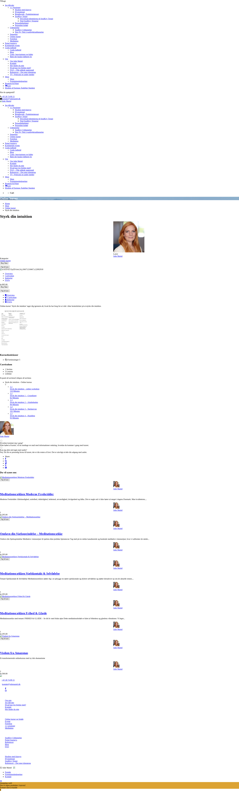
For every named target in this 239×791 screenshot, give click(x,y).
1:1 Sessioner (15, 7)
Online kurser (15, 37)
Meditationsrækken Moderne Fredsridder (27, 494)
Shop (7, 77)
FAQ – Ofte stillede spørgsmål (22, 70)
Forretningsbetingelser (18, 81)
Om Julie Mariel (16, 61)
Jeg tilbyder (9, 5)
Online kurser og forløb (14, 719)
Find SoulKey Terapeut (29, 21)
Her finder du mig (17, 66)
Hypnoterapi (20, 12)
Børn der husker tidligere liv (21, 57)
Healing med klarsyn (23, 10)
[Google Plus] (6, 461)
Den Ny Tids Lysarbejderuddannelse (29, 32)
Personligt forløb (21, 25)
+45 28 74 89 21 (8, 96)
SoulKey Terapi (21, 16)
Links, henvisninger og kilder (21, 54)
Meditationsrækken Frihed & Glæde (23, 613)
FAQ (7, 747)
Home (7, 203)
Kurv (9, 86)
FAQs (7, 280)
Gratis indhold (10, 48)
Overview (9, 274)
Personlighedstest (22, 23)
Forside (8, 772)
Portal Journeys (11, 740)
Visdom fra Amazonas (14, 653)
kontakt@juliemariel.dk (11, 99)
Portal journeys (11, 43)
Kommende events (12, 45)
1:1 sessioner (10, 726)
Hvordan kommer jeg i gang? (11, 443)
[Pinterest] (5, 465)
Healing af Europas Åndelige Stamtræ (20, 88)
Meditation (14, 41)
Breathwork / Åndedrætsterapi (27, 14)
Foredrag (13, 39)
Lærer (115, 254)
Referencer (9, 742)
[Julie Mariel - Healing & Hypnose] (5, 101)
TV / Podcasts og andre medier (22, 75)
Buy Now (4, 263)
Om (6, 59)
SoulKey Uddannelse (23, 30)
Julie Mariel (4, 436)
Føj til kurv (5, 267)
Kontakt (13, 63)
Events (7, 721)
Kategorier (4, 258)
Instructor (8, 278)
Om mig (8, 700)
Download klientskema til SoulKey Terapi (36, 19)
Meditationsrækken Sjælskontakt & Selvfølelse (30, 573)
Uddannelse (14, 28)
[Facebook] (5, 459)
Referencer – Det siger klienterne (23, 72)
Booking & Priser (12, 83)
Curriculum (9, 276)
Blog (12, 52)
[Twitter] (6, 463)
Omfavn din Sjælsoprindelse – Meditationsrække (31, 533)
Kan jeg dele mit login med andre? (13, 450)
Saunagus (14, 34)
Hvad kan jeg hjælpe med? (20, 68)
